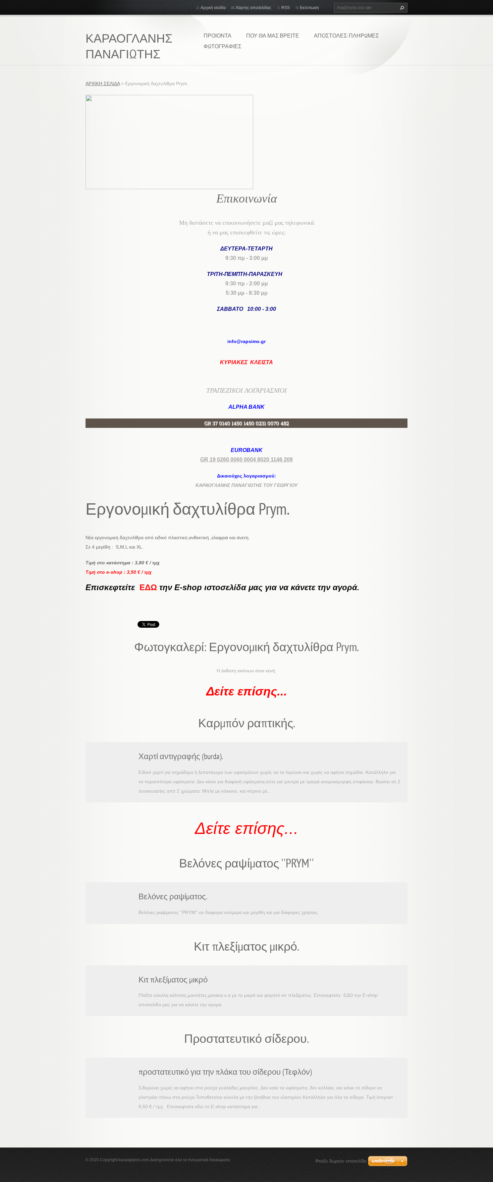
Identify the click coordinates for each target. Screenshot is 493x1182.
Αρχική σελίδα (213, 7)
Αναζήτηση (401, 8)
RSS (285, 7)
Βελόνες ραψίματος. (173, 896)
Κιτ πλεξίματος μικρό (173, 979)
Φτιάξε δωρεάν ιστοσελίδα (341, 1161)
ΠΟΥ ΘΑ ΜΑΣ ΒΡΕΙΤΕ (272, 35)
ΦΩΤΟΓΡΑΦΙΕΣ (222, 46)
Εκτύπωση (309, 7)
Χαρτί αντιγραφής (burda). (181, 756)
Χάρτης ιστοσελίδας (253, 7)
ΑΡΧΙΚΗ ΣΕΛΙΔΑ (103, 83)
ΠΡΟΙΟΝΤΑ (217, 35)
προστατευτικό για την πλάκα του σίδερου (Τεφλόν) (225, 1072)
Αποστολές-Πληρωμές (346, 35)
